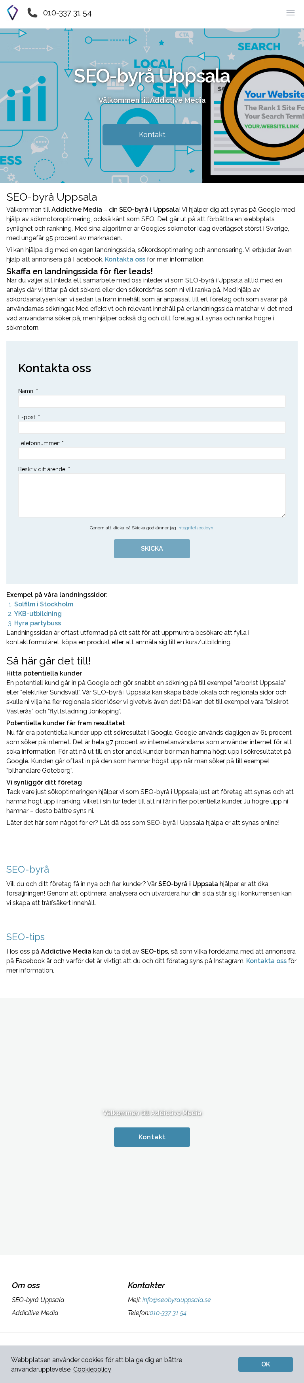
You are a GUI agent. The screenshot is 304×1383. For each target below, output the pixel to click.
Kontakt (152, 134)
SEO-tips (25, 937)
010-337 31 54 (67, 12)
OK (265, 1364)
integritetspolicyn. (196, 528)
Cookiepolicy (92, 1369)
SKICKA (152, 548)
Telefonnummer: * (41, 443)
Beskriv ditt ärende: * (44, 469)
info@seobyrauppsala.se (176, 1300)
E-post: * (29, 417)
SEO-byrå (27, 869)
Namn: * (28, 391)
